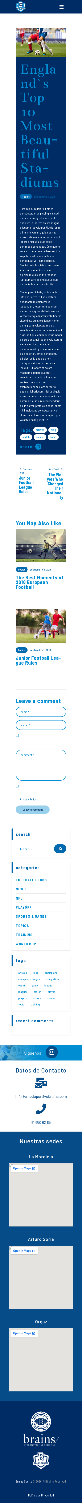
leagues (23, 991)
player (51, 991)
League (48, 985)
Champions (51, 972)
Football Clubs (31, 880)
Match (26, 437)
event (21, 985)
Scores (37, 998)
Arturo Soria (41, 1239)
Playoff (24, 907)
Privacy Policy (28, 799)
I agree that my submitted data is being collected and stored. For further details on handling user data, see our (43, 792)
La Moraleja (41, 1156)
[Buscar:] (41, 849)
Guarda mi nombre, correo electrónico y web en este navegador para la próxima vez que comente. (42, 740)
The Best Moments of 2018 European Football (39, 582)
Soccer (40, 437)
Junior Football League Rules (38, 660)
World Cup (26, 944)
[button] (61, 7)
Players (22, 998)
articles (40, 430)
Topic (53, 437)
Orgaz (41, 1321)
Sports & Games (31, 916)
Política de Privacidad (41, 1495)
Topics (26, 196)
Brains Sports (24, 1481)
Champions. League (29, 979)
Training (24, 934)
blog (53, 430)
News (21, 889)
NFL (19, 898)
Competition (53, 979)
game (35, 985)
